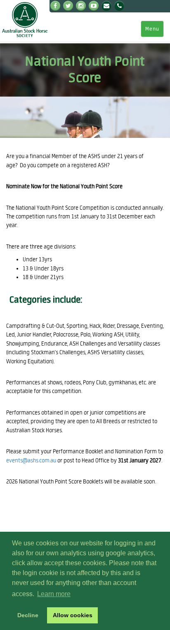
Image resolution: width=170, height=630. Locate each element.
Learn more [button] (54, 593)
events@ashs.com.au (31, 460)
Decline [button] (27, 615)
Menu (152, 29)
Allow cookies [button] (72, 615)
